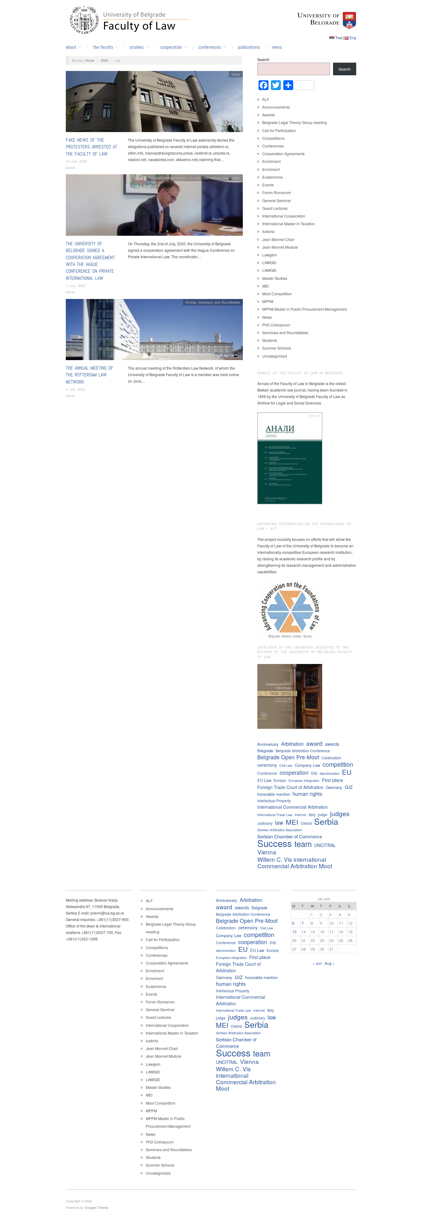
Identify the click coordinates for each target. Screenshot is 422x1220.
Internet (300, 814)
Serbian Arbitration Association (279, 830)
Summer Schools (276, 348)
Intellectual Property (274, 800)
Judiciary (264, 823)
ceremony (267, 765)
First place (332, 780)
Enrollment (271, 161)
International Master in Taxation (288, 223)
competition (338, 764)
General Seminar (276, 200)
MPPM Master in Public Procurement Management (304, 309)
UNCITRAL (325, 845)
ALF (265, 99)
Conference (267, 773)
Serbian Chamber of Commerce (289, 836)
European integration (304, 780)
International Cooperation (221, 177)
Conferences (209, 47)
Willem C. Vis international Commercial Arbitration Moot (294, 862)
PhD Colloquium (276, 324)
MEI (265, 285)
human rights (307, 794)
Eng (352, 37)
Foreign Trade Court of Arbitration (290, 787)
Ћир (339, 37)
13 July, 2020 (76, 161)
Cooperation (171, 47)
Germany (334, 787)
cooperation (294, 772)
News (277, 47)
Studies (136, 47)
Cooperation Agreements (168, 177)
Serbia (326, 821)
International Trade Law (274, 814)
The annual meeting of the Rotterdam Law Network (89, 375)
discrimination (330, 773)
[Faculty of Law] (127, 19)
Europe (280, 780)
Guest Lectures (275, 208)
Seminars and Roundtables (219, 302)
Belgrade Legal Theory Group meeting (294, 122)
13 (294, 931)
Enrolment (271, 169)
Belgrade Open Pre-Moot (288, 757)
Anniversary (268, 744)
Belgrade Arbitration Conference (303, 750)
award (314, 743)
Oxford (306, 823)
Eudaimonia (272, 177)
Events (194, 177)
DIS (314, 773)
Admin (70, 167)
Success (274, 843)
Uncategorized (274, 356)
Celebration (331, 757)
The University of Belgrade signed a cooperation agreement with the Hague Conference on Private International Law (90, 260)
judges (339, 813)
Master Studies (274, 278)
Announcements (276, 107)
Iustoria (268, 231)
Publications (249, 47)
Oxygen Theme (96, 1207)
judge (322, 814)
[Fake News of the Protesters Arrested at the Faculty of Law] (154, 103)
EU (347, 772)
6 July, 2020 (75, 389)
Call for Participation (279, 130)
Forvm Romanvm (276, 192)
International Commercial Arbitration (292, 807)
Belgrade (265, 750)
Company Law (307, 765)
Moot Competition (277, 293)
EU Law (264, 780)
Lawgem (269, 254)
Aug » (330, 963)
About (71, 47)
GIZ (348, 787)
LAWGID (269, 262)
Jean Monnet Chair (278, 239)
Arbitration (292, 744)
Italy (312, 814)
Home (89, 60)
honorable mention (273, 794)
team (303, 843)
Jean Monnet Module (280, 247)
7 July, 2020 (75, 285)
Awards (268, 114)
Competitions (273, 138)
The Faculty (103, 47)
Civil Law (285, 765)
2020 (104, 60)
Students (269, 340)
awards (332, 744)
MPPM (267, 301)
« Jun (317, 963)
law (279, 822)
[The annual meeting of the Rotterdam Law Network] (154, 331)
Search (263, 59)
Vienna (266, 852)
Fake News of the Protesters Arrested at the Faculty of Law (91, 147)
